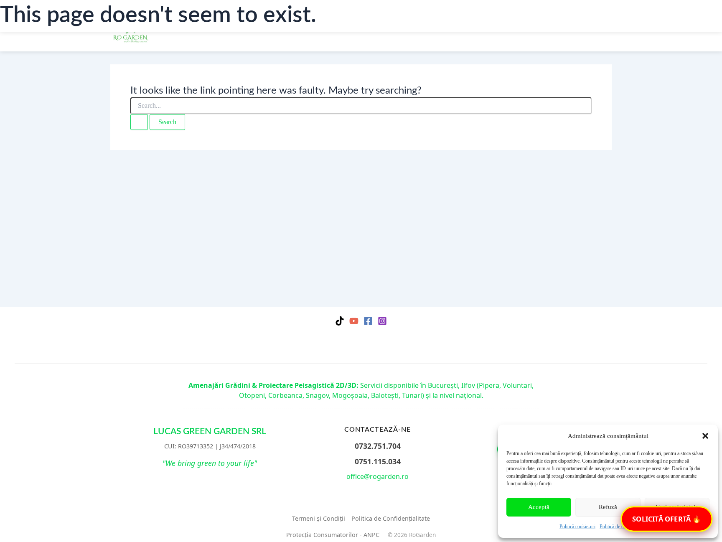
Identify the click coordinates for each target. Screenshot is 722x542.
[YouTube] (353, 321)
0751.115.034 (378, 461)
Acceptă (538, 507)
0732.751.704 (378, 446)
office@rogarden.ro (377, 476)
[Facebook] (368, 321)
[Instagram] (382, 321)
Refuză (608, 507)
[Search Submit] (139, 122)
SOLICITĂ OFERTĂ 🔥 (666, 519)
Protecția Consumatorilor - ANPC (332, 535)
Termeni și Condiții (318, 518)
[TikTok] (339, 321)
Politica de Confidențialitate (390, 518)
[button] (705, 436)
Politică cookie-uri (577, 526)
